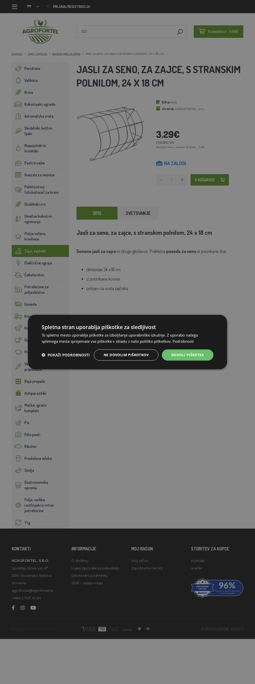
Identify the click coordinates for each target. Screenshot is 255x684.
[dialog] (127, 342)
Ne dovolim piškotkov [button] (126, 354)
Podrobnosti (183, 341)
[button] (66, 355)
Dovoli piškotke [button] (187, 354)
